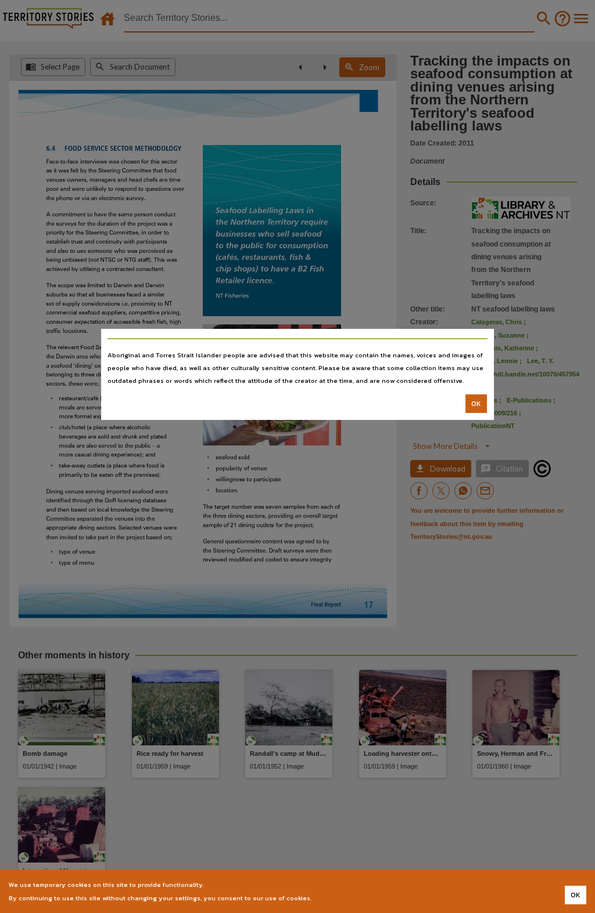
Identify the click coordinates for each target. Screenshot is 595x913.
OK (476, 403)
